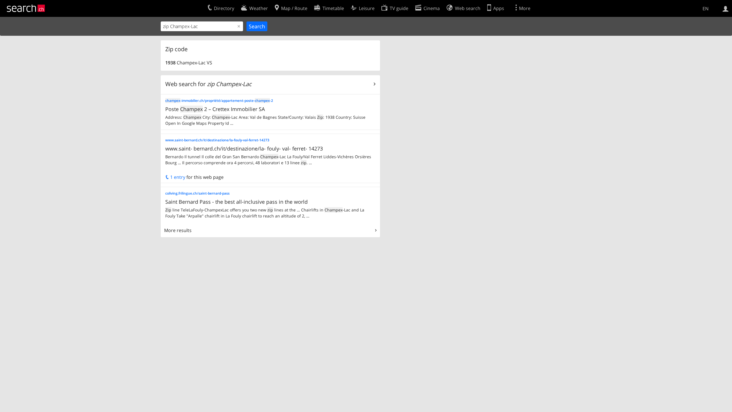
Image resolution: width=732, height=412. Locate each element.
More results (178, 230)
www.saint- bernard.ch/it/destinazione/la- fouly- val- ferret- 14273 (244, 148)
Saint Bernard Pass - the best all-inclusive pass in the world (236, 201)
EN (706, 8)
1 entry (177, 177)
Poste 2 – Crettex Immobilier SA (215, 109)
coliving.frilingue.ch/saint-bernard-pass (197, 193)
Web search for (208, 84)
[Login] (725, 8)
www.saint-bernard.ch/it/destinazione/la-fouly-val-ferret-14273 (217, 140)
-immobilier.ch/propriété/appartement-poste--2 (219, 100)
